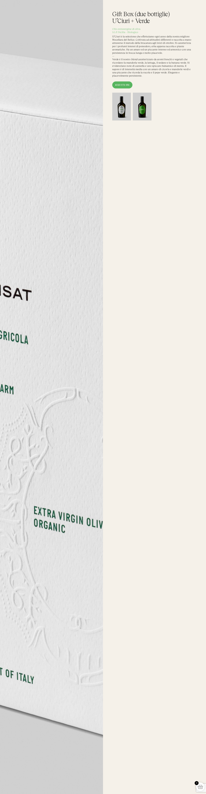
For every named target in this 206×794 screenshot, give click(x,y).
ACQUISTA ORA (122, 85)
